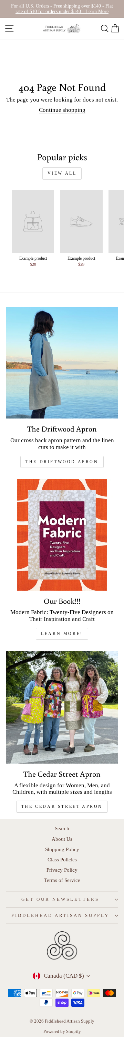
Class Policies (62, 859)
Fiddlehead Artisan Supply (60, 915)
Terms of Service (62, 880)
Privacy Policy (62, 870)
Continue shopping (62, 110)
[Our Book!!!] (62, 535)
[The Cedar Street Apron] (62, 707)
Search (62, 828)
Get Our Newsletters (60, 899)
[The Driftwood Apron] (62, 363)
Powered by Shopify (62, 1031)
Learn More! (62, 633)
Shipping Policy (62, 849)
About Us (62, 839)
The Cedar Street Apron (62, 806)
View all (62, 173)
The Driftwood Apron (61, 461)
